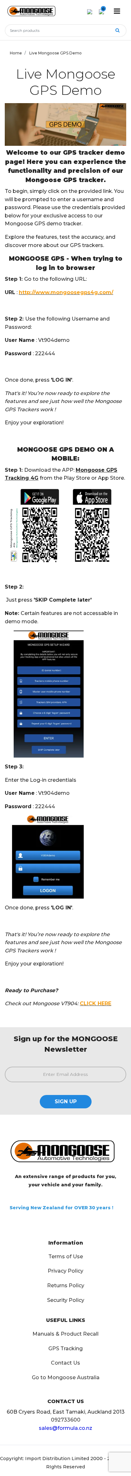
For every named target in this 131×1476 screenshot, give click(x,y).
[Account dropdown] (89, 11)
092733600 (65, 1420)
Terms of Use (65, 1257)
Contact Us (65, 1363)
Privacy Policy (65, 1271)
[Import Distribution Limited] (33, 9)
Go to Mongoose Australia (66, 1377)
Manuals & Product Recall (65, 1334)
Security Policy (65, 1300)
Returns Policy (65, 1285)
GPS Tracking (65, 1348)
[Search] (117, 30)
